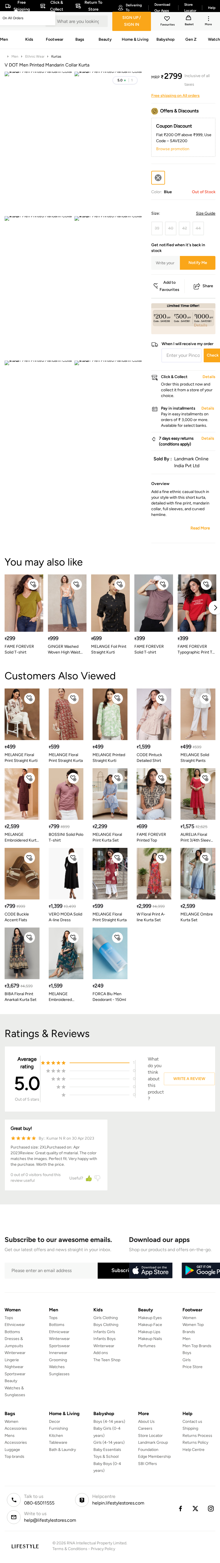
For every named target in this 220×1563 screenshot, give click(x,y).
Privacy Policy (103, 1548)
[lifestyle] (25, 1546)
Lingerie (12, 1359)
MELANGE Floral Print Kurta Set (107, 837)
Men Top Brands (196, 1345)
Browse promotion (172, 148)
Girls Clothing (105, 1317)
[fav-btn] (33, 584)
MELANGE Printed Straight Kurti (109, 757)
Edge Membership (154, 1456)
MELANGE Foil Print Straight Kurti (108, 649)
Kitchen (56, 1435)
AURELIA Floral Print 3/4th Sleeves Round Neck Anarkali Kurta (197, 837)
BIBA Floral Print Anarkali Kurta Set (20, 996)
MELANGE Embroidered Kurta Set (21, 837)
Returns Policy (195, 1442)
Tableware (58, 1442)
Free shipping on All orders (175, 95)
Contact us (192, 1421)
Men (14, 56)
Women (189, 1317)
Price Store (192, 1366)
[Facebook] (180, 1508)
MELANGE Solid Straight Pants (194, 757)
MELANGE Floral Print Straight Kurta (66, 757)
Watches (57, 1366)
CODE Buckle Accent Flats (17, 917)
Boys (186, 1352)
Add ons (100, 1352)
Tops (9, 1317)
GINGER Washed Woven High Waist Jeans (64, 649)
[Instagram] (211, 1508)
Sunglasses (59, 1374)
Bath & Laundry (62, 1449)
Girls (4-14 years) (109, 1442)
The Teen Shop (106, 1359)
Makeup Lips (149, 1331)
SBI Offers (147, 1463)
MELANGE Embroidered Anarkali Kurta (61, 997)
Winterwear (15, 1352)
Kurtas (56, 56)
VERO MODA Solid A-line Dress (65, 917)
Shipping (190, 1428)
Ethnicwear (15, 1324)
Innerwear (58, 1352)
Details (200, 325)
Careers (145, 1428)
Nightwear (14, 1366)
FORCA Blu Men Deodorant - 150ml (109, 996)
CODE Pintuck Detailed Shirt (149, 757)
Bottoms (12, 1331)
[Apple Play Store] (150, 1271)
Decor (54, 1421)
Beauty (11, 1380)
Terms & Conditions (69, 1548)
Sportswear (15, 1374)
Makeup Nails (150, 1338)
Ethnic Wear (34, 56)
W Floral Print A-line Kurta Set (151, 917)
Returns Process (197, 1435)
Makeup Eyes (150, 1317)
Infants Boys (104, 1338)
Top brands (14, 1456)
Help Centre (193, 1449)
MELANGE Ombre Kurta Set (196, 917)
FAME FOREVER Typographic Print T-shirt (196, 649)
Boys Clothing (105, 1324)
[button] (125, 80)
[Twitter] (196, 1508)
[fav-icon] (167, 19)
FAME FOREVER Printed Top (151, 837)
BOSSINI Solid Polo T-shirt (66, 837)
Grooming (58, 1359)
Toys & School (106, 1456)
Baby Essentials (107, 1449)
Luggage (12, 1449)
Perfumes (147, 1345)
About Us (146, 1421)
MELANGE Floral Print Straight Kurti (21, 757)
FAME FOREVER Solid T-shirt (19, 649)
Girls (186, 1359)
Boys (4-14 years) (109, 1421)
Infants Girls (104, 1331)
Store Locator (150, 1435)
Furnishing (58, 1428)
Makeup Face (150, 1324)
